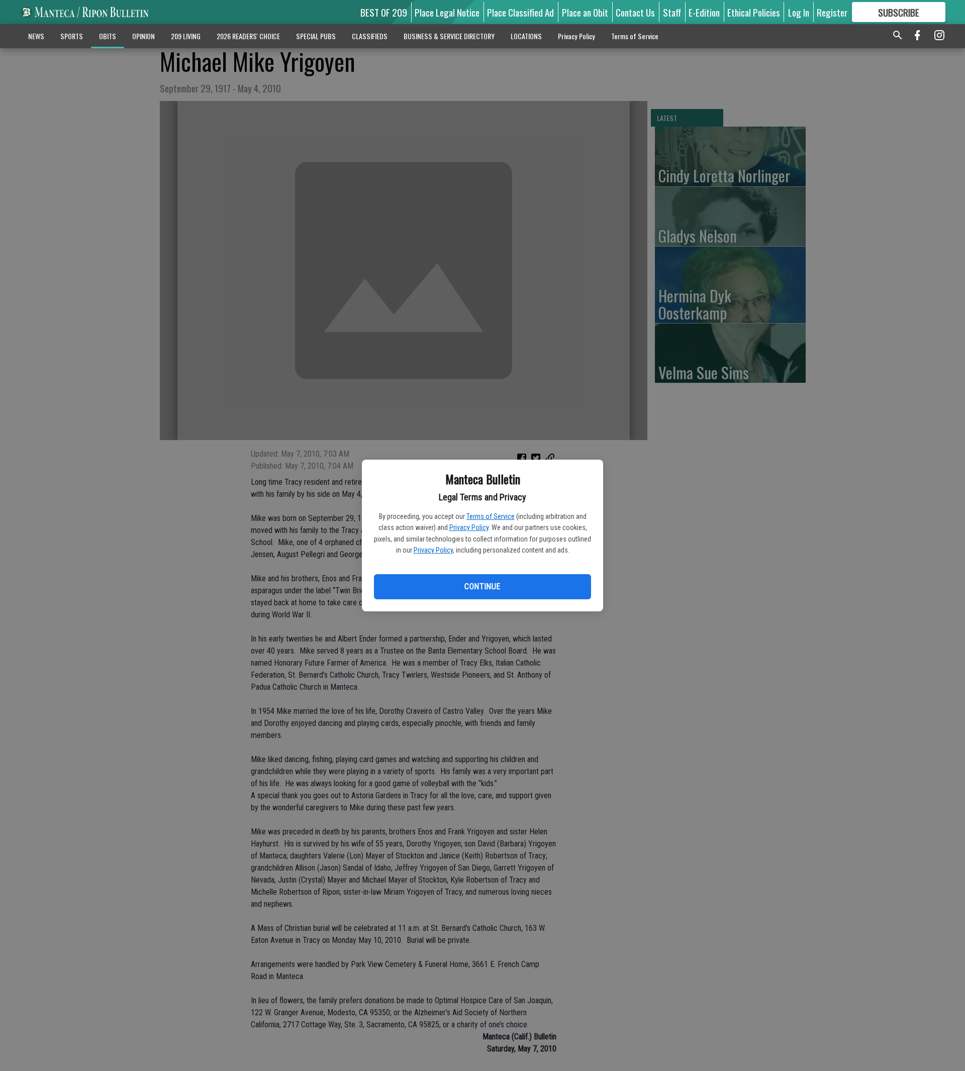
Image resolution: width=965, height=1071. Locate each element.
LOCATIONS (526, 36)
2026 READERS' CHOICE (248, 36)
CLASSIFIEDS (370, 36)
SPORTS (71, 36)
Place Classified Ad (520, 12)
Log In (798, 12)
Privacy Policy (469, 527)
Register (832, 12)
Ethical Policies (753, 12)
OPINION (143, 36)
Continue (482, 586)
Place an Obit (585, 12)
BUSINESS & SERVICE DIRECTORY (449, 36)
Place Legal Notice (447, 12)
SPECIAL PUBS (316, 36)
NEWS (36, 36)
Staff (672, 12)
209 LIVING (186, 36)
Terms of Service (490, 516)
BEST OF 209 (383, 12)
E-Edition (704, 12)
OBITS (107, 36)
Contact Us (635, 12)
